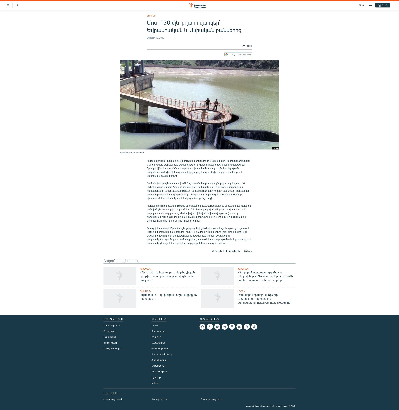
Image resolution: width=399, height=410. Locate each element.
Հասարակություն (159, 348)
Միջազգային (157, 365)
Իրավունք (156, 337)
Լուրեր (151, 15)
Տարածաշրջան (159, 360)
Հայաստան (145, 269)
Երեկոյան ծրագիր (112, 348)
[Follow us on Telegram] (225, 327)
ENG (361, 5)
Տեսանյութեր (109, 331)
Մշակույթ (156, 377)
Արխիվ (154, 383)
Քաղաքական (158, 331)
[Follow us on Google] (254, 327)
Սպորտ (241, 291)
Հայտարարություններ (211, 399)
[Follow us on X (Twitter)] (210, 327)
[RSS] (239, 327)
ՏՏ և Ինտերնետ (159, 371)
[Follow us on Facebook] (202, 327)
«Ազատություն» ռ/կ (112, 399)
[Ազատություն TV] (370, 5)
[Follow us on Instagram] (232, 327)
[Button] (247, 46)
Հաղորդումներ (110, 342)
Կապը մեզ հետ (159, 399)
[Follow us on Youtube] (217, 327)
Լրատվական (109, 337)
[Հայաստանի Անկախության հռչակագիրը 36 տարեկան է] (119, 298)
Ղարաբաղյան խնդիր (161, 354)
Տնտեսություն (158, 342)
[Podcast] (247, 327)
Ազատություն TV (111, 325)
